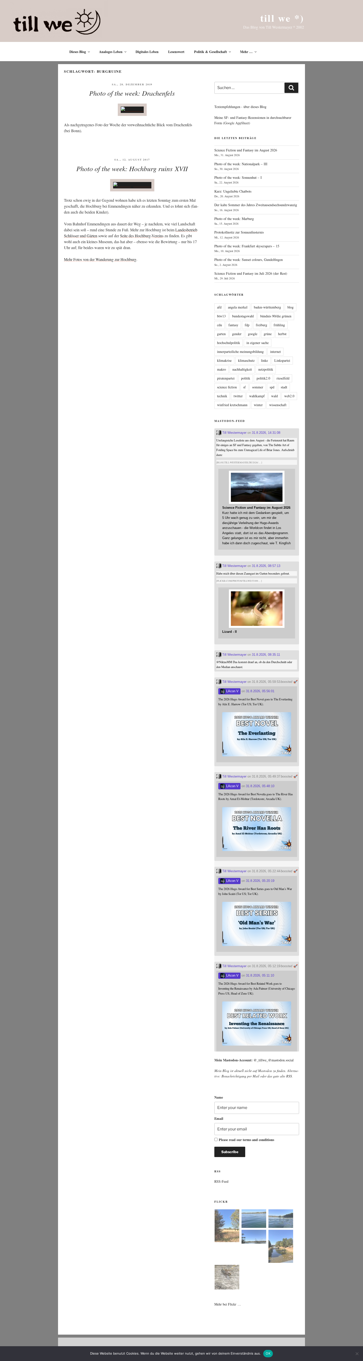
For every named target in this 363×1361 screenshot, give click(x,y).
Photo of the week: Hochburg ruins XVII (132, 168)
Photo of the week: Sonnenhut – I (238, 177)
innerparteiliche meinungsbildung (240, 351)
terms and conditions (258, 1139)
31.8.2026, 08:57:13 (266, 566)
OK (268, 1353)
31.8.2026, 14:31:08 (266, 433)
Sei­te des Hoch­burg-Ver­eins (141, 235)
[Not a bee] (227, 1278)
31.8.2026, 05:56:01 (260, 691)
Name (218, 1097)
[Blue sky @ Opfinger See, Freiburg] (254, 1237)
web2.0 (289, 396)
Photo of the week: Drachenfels (132, 93)
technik (222, 396)
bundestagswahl (243, 316)
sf (244, 387)
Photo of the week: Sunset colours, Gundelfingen (248, 259)
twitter (238, 396)
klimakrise (224, 360)
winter (258, 404)
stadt (284, 387)
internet (275, 351)
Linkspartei (282, 360)
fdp (247, 325)
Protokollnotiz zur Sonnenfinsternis (239, 232)
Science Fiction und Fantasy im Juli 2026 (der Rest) (250, 273)
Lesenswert (176, 51)
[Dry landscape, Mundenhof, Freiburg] (227, 1226)
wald (274, 396)
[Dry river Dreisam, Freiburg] (280, 1247)
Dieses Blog (77, 51)
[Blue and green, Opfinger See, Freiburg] (254, 1219)
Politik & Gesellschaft (210, 51)
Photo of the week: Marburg (234, 218)
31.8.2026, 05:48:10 (260, 786)
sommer (257, 387)
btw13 (221, 316)
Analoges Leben (110, 51)
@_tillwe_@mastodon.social (274, 1060)
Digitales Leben (147, 51)
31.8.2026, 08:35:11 (266, 654)
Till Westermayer (233, 433)
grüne (268, 333)
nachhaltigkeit (242, 369)
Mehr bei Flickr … (227, 1304)
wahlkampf (257, 396)
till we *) (282, 18)
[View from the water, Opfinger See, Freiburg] (280, 1219)
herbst (282, 333)
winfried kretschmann (232, 404)
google (252, 333)
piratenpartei (226, 378)
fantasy (233, 325)
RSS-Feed (221, 1181)
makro (221, 369)
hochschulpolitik (228, 342)
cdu (219, 325)
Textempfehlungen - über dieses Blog (240, 106)
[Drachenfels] (132, 109)
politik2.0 (263, 378)
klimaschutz (246, 360)
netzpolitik (265, 369)
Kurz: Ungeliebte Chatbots (232, 191)
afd (219, 307)
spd (272, 387)
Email (218, 1118)
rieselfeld (283, 378)
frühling (279, 325)
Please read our (246, 1139)
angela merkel (237, 307)
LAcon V (232, 691)
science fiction (227, 387)
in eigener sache (257, 342)
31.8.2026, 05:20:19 (260, 881)
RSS (289, 1076)
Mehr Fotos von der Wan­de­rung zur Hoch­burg (100, 259)
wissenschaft (277, 404)
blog (290, 307)
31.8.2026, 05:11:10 (260, 975)
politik (245, 378)
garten (221, 333)
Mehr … (246, 51)
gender (237, 333)
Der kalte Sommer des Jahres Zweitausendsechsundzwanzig (255, 204)
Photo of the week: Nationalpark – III (240, 164)
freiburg (261, 325)
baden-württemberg (267, 307)
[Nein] (356, 1353)
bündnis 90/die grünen (275, 316)
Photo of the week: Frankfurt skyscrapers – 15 (246, 246)
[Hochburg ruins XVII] (132, 185)
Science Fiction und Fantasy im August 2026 (245, 150)
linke (264, 360)
